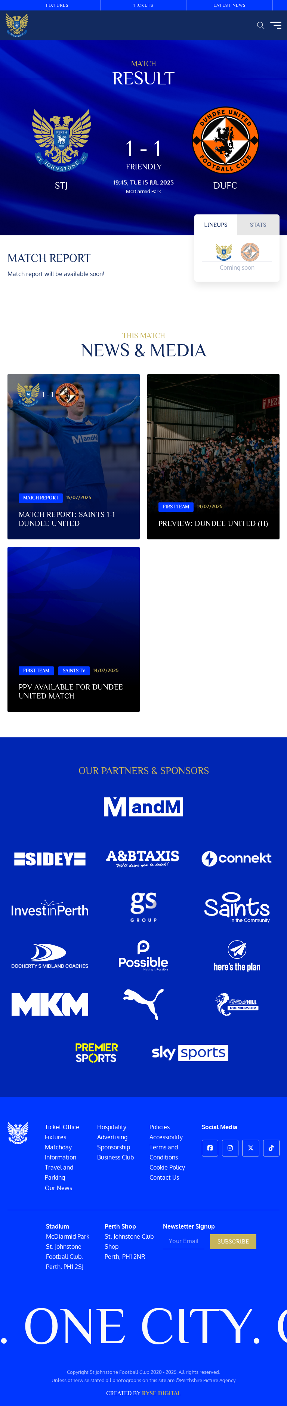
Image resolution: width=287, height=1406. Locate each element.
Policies (159, 1127)
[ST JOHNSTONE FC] (17, 25)
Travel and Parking (59, 1172)
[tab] (215, 224)
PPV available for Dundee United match (71, 691)
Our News (58, 1188)
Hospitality (111, 1127)
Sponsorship (113, 1147)
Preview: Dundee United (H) (213, 523)
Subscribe (233, 1241)
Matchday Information (60, 1152)
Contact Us (164, 1177)
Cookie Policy (167, 1167)
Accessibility (166, 1137)
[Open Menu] (275, 25)
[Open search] (260, 25)
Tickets (143, 5)
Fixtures (57, 5)
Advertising (112, 1137)
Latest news (229, 5)
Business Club (115, 1157)
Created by (143, 1393)
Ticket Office (62, 1127)
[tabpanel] (237, 258)
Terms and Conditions (163, 1152)
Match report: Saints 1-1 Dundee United (67, 518)
